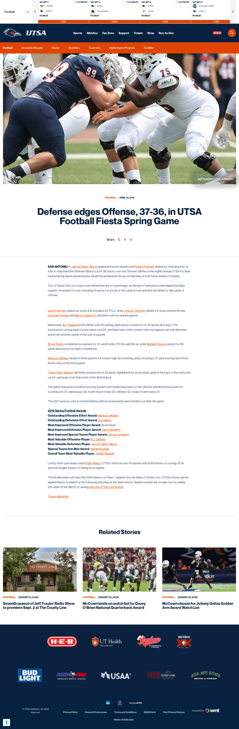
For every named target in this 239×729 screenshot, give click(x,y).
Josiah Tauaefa (104, 453)
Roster (56, 47)
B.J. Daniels (70, 325)
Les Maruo (104, 420)
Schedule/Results (32, 47)
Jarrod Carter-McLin (84, 266)
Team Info (94, 47)
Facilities (149, 47)
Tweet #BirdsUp (58, 496)
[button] (35, 11)
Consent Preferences (96, 712)
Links (63, 21)
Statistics (74, 47)
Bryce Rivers (56, 344)
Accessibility (135, 702)
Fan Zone (108, 33)
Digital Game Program (122, 47)
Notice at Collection (124, 719)
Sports (77, 33)
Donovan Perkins (58, 315)
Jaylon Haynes (57, 311)
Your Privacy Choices (173, 712)
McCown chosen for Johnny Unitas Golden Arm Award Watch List (197, 605)
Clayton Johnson (118, 434)
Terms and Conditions (125, 712)
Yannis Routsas (99, 449)
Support (124, 33)
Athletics (92, 33)
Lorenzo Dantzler (134, 311)
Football (111, 197)
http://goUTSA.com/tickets (106, 487)
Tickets (138, 33)
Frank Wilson (93, 463)
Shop (150, 33)
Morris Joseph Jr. (85, 315)
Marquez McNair (58, 358)
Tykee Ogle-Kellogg (60, 372)
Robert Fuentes (144, 266)
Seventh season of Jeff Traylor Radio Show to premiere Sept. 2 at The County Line (39, 605)
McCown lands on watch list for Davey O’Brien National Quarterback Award (114, 605)
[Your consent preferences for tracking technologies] (6, 722)
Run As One (166, 33)
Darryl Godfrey (111, 430)
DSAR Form (150, 712)
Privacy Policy (70, 712)
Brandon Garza (156, 344)
